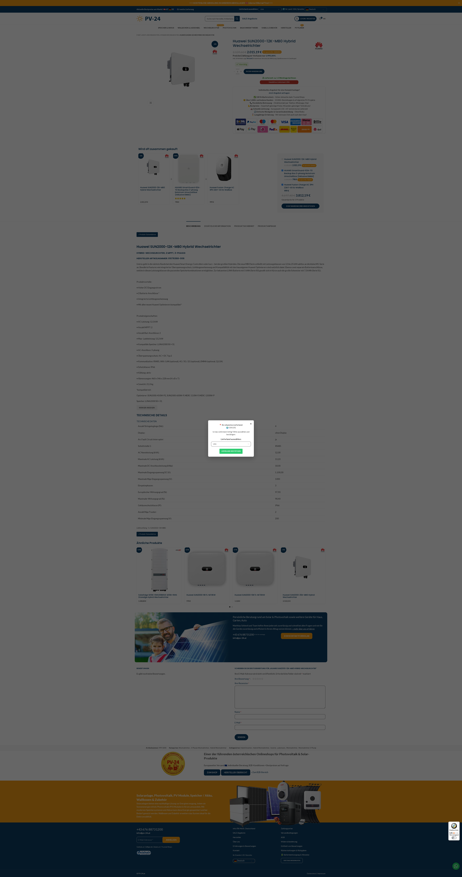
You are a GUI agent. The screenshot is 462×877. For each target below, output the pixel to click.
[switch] (454, 837)
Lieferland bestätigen (231, 451)
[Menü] (458, 823)
